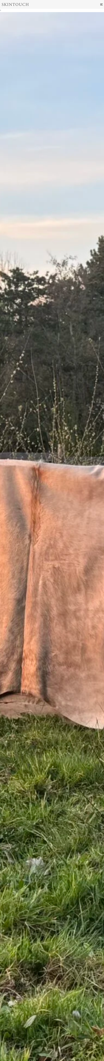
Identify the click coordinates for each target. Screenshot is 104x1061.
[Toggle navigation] (86, 4)
